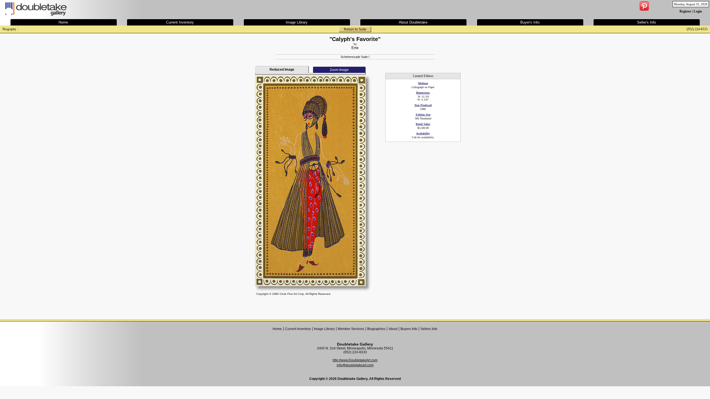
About (393, 329)
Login (698, 11)
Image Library (324, 329)
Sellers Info (428, 329)
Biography (9, 29)
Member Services (351, 329)
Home (277, 329)
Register (685, 11)
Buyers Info (408, 329)
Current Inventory (298, 329)
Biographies (376, 329)
